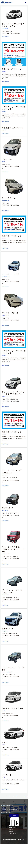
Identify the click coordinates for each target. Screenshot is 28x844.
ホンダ (8, 475)
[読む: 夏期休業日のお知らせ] (14, 224)
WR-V (3, 510)
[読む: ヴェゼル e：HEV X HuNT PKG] (14, 578)
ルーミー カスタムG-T (12, 708)
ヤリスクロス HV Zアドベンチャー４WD (13, 25)
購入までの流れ (12, 827)
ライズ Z (6, 742)
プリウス (7, 315)
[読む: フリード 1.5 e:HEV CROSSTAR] (14, 458)
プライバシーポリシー (14, 833)
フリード (4, 475)
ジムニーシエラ (5, 672)
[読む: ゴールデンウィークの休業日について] (14, 95)
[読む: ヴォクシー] (14, 147)
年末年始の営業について (12, 127)
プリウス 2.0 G (10, 313)
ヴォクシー (7, 159)
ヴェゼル (7, 595)
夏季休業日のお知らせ (11, 69)
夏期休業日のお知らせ (11, 236)
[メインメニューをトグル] (25, 2)
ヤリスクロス (5, 28)
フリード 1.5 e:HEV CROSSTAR (12, 471)
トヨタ (3, 315)
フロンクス (8, 276)
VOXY (3, 161)
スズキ (3, 276)
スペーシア (8, 553)
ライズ (3, 744)
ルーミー (4, 710)
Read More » (5, 37)
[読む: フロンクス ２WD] (14, 262)
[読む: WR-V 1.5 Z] (14, 498)
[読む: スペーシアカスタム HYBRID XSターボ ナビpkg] (14, 534)
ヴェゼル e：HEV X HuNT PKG (13, 591)
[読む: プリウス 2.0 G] (14, 300)
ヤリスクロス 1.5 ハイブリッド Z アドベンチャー (13, 392)
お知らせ (4, 71)
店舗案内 (11, 829)
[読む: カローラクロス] (14, 186)
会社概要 (11, 831)
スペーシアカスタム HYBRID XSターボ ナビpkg (13, 549)
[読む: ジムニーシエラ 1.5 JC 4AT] (14, 655)
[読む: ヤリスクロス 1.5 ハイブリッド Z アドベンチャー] (14, 379)
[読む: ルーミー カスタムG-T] (14, 696)
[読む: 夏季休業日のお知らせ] (14, 53)
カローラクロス (9, 198)
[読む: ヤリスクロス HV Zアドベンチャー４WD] (14, 14)
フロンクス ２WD (10, 274)
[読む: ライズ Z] (14, 732)
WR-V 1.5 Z (7, 508)
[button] (14, 815)
